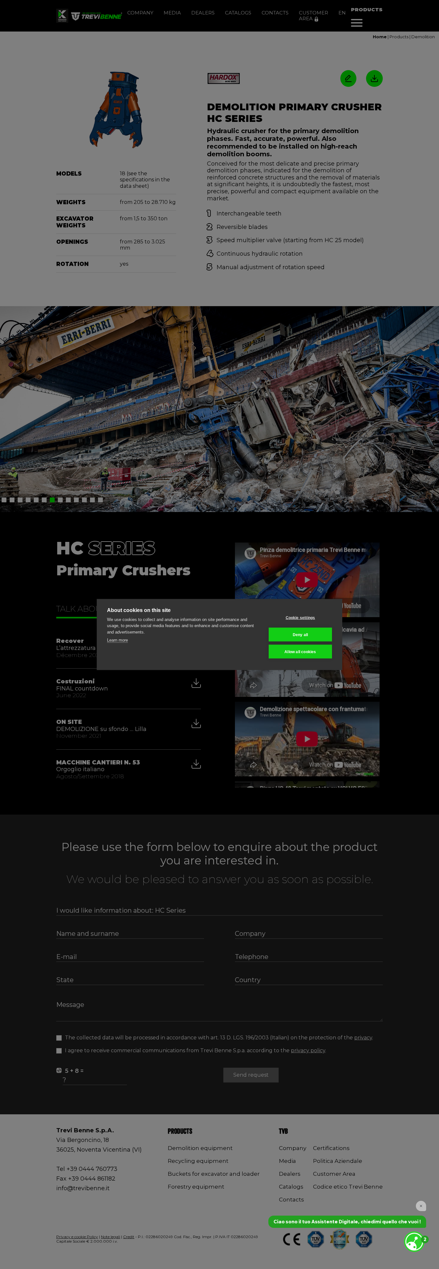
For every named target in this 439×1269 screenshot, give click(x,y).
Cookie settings (300, 617)
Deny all (300, 634)
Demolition (423, 36)
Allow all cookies (300, 651)
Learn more (117, 640)
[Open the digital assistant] (414, 1241)
